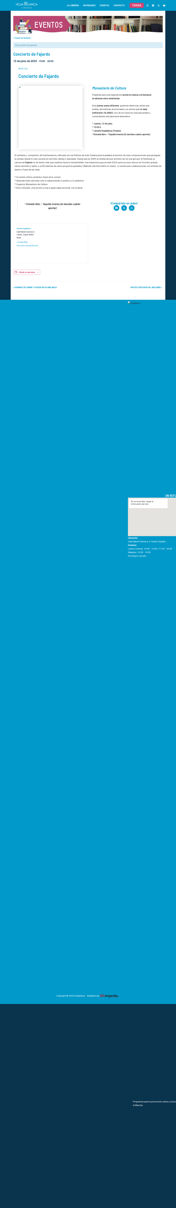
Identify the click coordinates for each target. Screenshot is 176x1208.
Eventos (104, 5)
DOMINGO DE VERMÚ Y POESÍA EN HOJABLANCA (35, 287)
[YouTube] (164, 5)
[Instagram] (147, 5)
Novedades (89, 5)
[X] (158, 5)
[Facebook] (153, 5)
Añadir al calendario (27, 272)
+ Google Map (22, 242)
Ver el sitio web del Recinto (27, 246)
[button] (136, 5)
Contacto (119, 5)
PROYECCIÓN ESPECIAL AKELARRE (146, 287)
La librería (73, 5)
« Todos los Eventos (22, 38)
